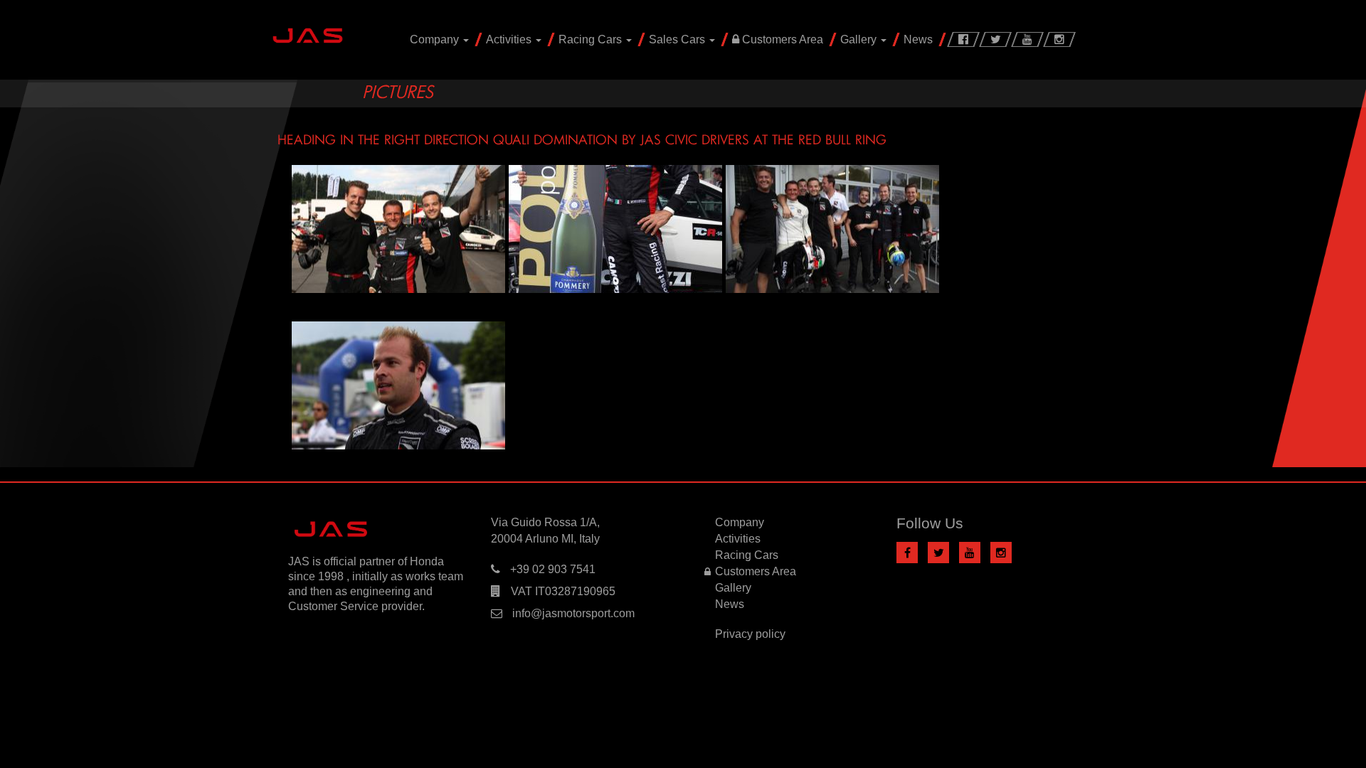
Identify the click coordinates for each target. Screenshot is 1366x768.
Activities (510, 39)
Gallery (859, 39)
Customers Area (781, 39)
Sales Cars (678, 39)
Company (436, 39)
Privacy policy (750, 634)
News (918, 39)
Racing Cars (591, 39)
